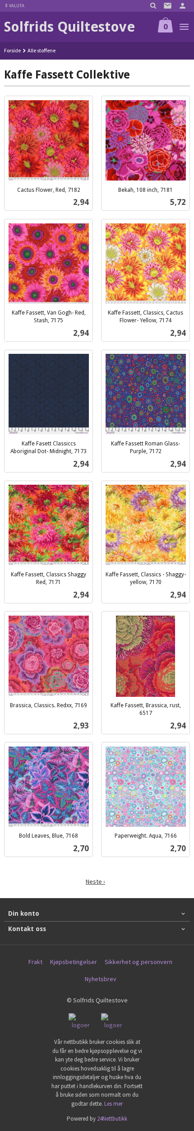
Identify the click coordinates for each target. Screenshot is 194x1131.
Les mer (113, 1104)
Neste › (95, 881)
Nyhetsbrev (100, 979)
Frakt (35, 962)
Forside (12, 50)
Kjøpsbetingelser (73, 962)
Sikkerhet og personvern (138, 962)
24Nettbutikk (112, 1118)
